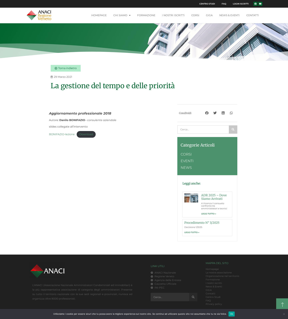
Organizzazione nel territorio (222, 276)
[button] (207, 113)
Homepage (99, 15)
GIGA (209, 15)
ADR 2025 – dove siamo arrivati (214, 197)
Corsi (195, 15)
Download (86, 134)
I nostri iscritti (173, 15)
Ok (231, 314)
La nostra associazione (219, 272)
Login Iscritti (241, 3)
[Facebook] (256, 4)
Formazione (146, 15)
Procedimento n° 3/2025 (202, 223)
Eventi (187, 161)
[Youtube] (260, 4)
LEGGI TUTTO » (208, 213)
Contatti (252, 15)
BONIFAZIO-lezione (62, 134)
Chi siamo (120, 15)
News (186, 167)
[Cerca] (233, 130)
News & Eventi (229, 15)
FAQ (224, 3)
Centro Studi (207, 3)
